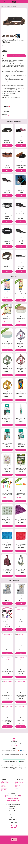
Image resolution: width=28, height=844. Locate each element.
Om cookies (17, 785)
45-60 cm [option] (5, 50)
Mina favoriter (4, 788)
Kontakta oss (3, 790)
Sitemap (16, 786)
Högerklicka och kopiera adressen (9, 115)
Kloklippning (3, 789)
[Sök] (4, 1)
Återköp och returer (5, 782)
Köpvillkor (3, 786)
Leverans (3, 785)
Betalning (3, 783)
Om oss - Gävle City (19, 782)
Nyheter (16, 788)
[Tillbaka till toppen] (24, 841)
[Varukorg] (26, 1)
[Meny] (2, 1)
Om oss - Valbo (18, 781)
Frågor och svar (4, 781)
